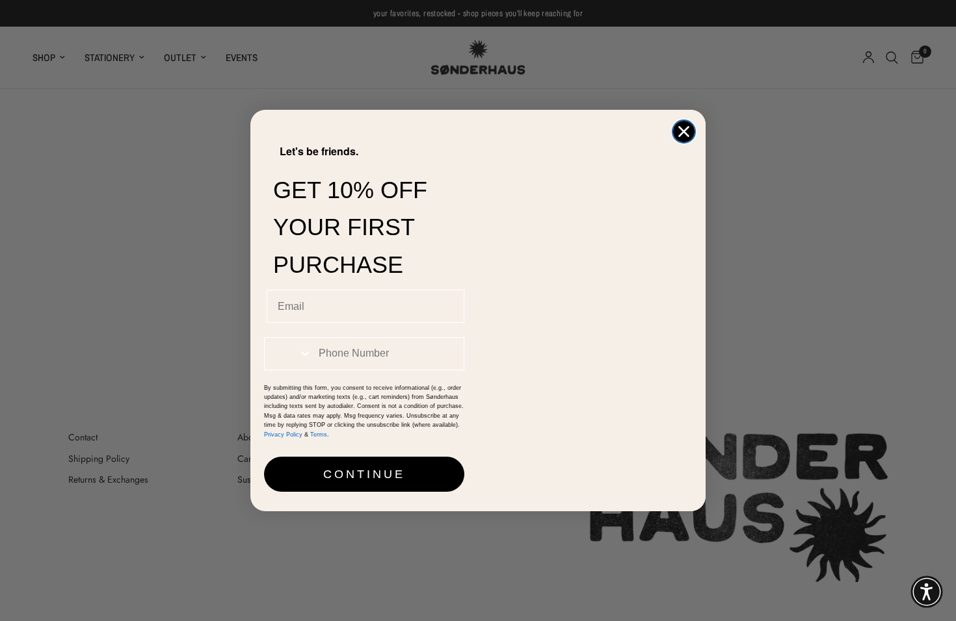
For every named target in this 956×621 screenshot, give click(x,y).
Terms (318, 434)
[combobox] (288, 354)
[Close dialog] (683, 131)
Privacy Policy (283, 434)
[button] (926, 592)
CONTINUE (364, 474)
